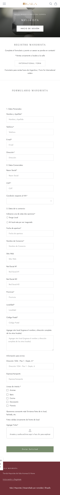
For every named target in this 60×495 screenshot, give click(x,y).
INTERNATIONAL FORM (30, 63)
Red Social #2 (11, 279)
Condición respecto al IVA (16, 195)
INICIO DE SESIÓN (30, 28)
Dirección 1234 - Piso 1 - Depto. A (20, 361)
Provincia (10, 292)
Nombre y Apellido (14, 114)
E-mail (9, 139)
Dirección (10, 152)
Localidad (10, 304)
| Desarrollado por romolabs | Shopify (36, 488)
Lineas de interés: (13, 386)
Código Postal (12, 317)
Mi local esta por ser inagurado (20, 222)
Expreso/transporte (13, 373)
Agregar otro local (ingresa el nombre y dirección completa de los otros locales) (28, 331)
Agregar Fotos (12, 425)
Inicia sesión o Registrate (12, 479)
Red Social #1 (11, 266)
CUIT (8, 183)
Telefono (10, 127)
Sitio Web (10, 253)
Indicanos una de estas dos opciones (20, 214)
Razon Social (11, 170)
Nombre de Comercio (15, 241)
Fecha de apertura (13, 228)
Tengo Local (13, 217)
